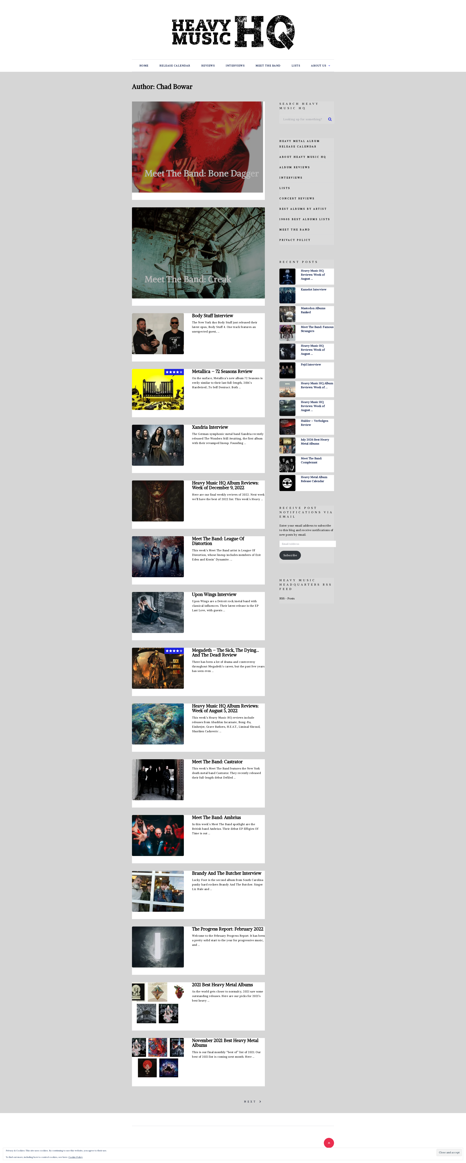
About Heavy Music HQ (302, 157)
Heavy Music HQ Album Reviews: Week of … (317, 385)
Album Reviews (294, 167)
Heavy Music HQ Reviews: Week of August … (313, 274)
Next (251, 1101)
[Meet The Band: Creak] (198, 252)
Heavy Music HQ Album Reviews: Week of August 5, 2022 (225, 708)
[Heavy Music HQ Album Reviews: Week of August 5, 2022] (158, 723)
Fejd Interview (311, 364)
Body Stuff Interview (212, 315)
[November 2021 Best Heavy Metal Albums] (158, 1058)
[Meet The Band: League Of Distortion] (158, 556)
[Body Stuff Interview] (158, 333)
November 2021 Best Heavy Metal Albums (225, 1043)
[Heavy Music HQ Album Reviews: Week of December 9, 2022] (158, 500)
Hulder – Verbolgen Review (314, 423)
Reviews (208, 65)
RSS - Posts (287, 598)
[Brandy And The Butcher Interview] (158, 891)
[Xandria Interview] (158, 445)
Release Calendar (174, 65)
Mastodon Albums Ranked (313, 310)
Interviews (235, 65)
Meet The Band (268, 65)
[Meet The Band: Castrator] (158, 779)
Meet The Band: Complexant (311, 460)
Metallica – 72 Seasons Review (222, 371)
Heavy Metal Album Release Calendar (314, 479)
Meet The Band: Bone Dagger (202, 173)
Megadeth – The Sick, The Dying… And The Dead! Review (225, 652)
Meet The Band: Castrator (217, 761)
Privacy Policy (295, 240)
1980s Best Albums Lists (304, 219)
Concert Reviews (297, 198)
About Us (318, 65)
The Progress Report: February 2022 (227, 929)
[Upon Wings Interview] (158, 612)
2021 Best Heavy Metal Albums (222, 984)
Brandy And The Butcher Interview (226, 873)
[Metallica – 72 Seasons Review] (158, 389)
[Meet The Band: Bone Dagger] (197, 147)
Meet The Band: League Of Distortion (218, 541)
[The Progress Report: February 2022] (158, 947)
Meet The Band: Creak (188, 279)
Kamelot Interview (313, 289)
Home (144, 65)
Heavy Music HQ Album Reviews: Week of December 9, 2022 (225, 485)
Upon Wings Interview (214, 594)
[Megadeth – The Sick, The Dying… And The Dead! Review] (158, 668)
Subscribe (290, 555)
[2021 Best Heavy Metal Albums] (158, 1002)
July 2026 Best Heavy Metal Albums (315, 441)
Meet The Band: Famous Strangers (317, 329)
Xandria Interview (210, 427)
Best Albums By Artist (303, 208)
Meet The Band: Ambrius (216, 817)
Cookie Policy (75, 1157)
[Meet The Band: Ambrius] (158, 835)
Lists (296, 65)
